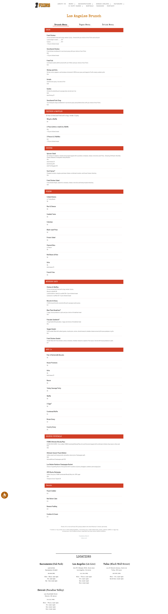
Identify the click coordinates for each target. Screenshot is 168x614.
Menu (71, 4)
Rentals (90, 6)
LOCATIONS (83, 557)
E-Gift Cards (75, 6)
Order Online (102, 4)
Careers (100, 6)
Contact (110, 6)
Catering (118, 4)
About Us (62, 4)
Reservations (84, 4)
